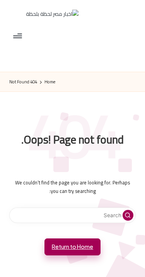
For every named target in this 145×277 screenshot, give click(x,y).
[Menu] (18, 36)
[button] (128, 215)
